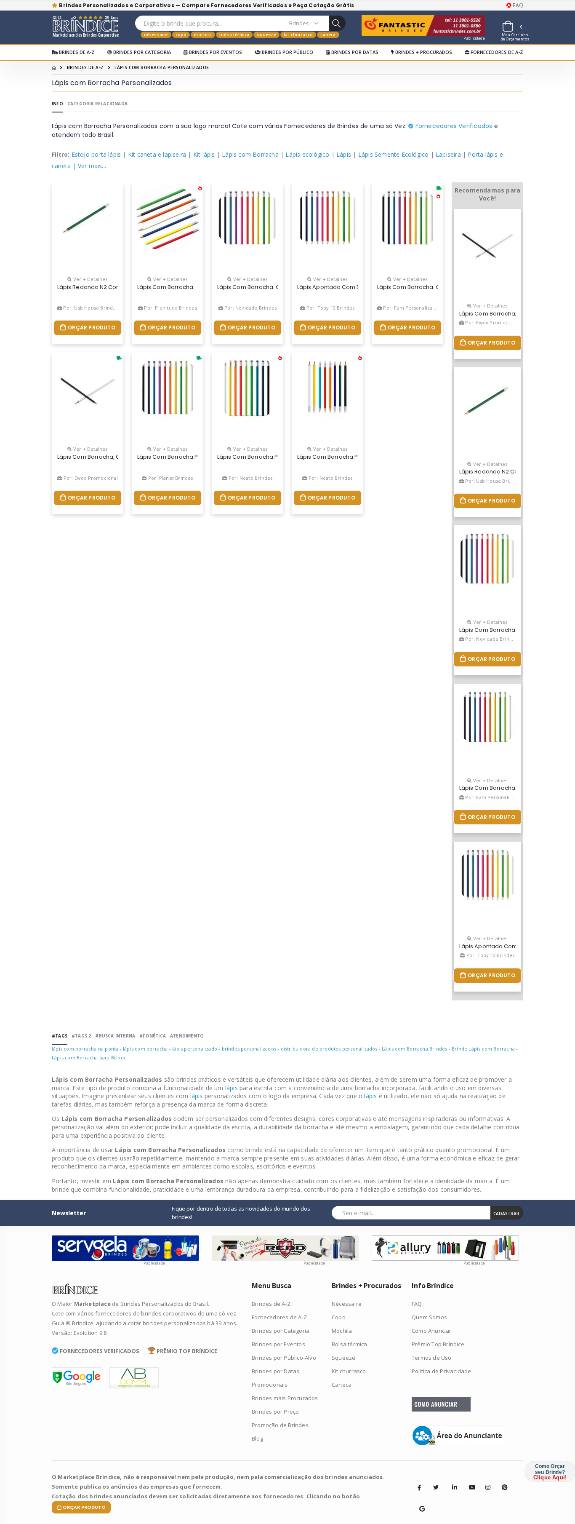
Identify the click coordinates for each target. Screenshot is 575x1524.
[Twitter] (435, 1487)
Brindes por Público (287, 52)
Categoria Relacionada (97, 104)
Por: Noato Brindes (249, 478)
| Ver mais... (89, 166)
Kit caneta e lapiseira (157, 154)
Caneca (327, 34)
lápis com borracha (145, 1048)
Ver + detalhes (89, 279)
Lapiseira (448, 154)
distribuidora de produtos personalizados (329, 1048)
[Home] (54, 67)
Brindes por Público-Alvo (284, 1357)
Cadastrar (506, 1214)
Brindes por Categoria (141, 52)
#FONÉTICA (152, 1036)
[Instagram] (485, 1481)
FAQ (517, 5)
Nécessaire (156, 34)
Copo (181, 34)
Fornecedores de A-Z (496, 52)
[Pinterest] (501, 1481)
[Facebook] (419, 1487)
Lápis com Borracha (250, 154)
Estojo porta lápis (96, 154)
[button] (512, 27)
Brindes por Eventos (215, 52)
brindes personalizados (249, 1048)
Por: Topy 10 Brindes (329, 308)
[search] (337, 23)
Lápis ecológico (307, 154)
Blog (257, 1438)
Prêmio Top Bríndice (438, 1344)
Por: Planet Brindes (170, 478)
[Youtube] (469, 1481)
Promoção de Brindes (280, 1425)
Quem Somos (429, 1317)
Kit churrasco (298, 34)
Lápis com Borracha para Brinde (89, 1057)
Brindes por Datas (354, 52)
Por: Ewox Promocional (89, 478)
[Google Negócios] (419, 1502)
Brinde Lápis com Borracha (483, 1048)
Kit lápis (204, 154)
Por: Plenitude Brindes (170, 308)
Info (57, 104)
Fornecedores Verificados (452, 126)
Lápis (343, 154)
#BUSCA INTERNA (115, 1036)
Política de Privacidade (441, 1371)
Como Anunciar (432, 1330)
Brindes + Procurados (423, 52)
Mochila (202, 34)
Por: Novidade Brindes (250, 308)
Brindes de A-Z (76, 52)
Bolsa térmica (234, 34)
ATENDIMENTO (187, 1036)
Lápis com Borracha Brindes (414, 1048)
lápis (232, 1088)
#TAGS (59, 1036)
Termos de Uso (432, 1357)
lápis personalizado (194, 1048)
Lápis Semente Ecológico (393, 154)
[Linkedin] (452, 1481)
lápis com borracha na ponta (85, 1048)
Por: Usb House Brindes (90, 308)
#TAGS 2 (81, 1036)
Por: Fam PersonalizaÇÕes (413, 308)
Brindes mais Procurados (285, 1398)
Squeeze (266, 34)
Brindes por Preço (275, 1411)
